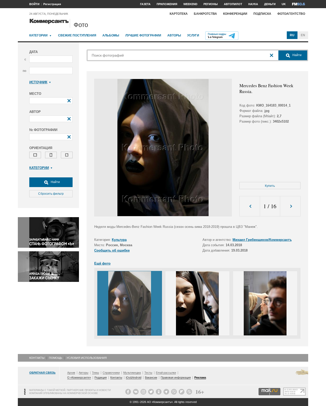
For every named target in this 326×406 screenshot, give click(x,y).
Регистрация (52, 4)
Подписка (262, 14)
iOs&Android (133, 377)
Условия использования (86, 357)
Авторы (174, 35)
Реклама (200, 377)
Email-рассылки (166, 372)
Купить (270, 186)
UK (284, 4)
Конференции (235, 14)
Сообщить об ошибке (112, 250)
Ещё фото (102, 263)
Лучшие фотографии (143, 35)
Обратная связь (42, 372)
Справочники (111, 372)
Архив (71, 372)
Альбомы (110, 35)
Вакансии (151, 377)
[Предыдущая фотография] (250, 206)
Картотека (179, 14)
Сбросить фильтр (51, 193)
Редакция (100, 377)
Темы (95, 372)
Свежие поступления (77, 35)
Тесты (148, 372)
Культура (119, 240)
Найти (55, 182)
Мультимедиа (132, 372)
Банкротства (205, 14)
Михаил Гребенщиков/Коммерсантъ (262, 240)
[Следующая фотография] (290, 206)
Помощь (55, 357)
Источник (38, 82)
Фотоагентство (291, 14)
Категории (38, 35)
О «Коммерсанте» (79, 377)
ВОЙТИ (34, 4)
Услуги (193, 35)
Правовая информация (176, 377)
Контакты (37, 357)
